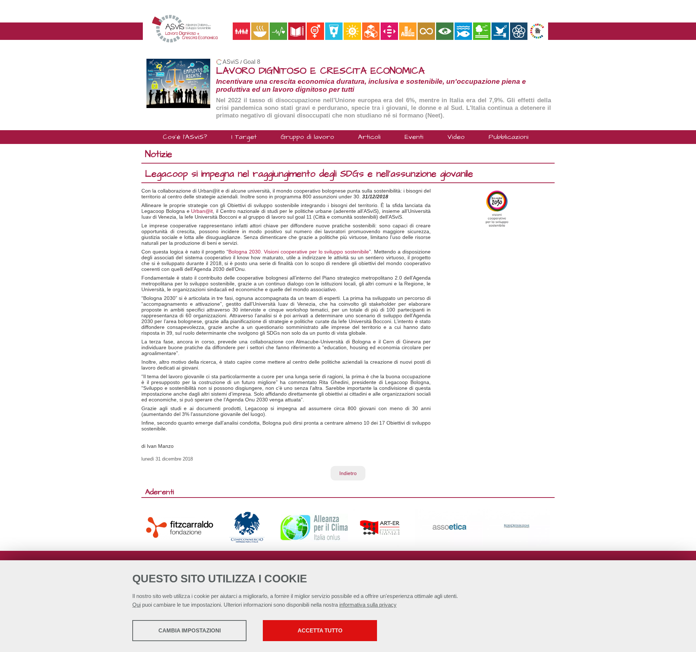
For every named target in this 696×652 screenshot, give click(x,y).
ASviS (231, 62)
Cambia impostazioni (189, 630)
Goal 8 (251, 62)
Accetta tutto (320, 630)
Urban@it (202, 211)
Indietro (348, 473)
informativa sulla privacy (368, 605)
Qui (136, 605)
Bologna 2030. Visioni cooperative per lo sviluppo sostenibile (298, 252)
